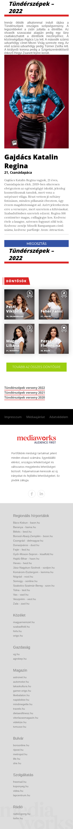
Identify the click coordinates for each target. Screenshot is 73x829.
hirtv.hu (17, 631)
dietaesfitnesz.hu (23, 713)
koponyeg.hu (20, 786)
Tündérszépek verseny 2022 (24, 388)
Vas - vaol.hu (20, 594)
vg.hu (16, 654)
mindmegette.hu (22, 704)
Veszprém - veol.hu (24, 599)
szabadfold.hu (21, 626)
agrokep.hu (20, 658)
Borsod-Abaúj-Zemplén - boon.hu (33, 536)
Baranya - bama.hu (24, 527)
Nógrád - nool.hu (23, 576)
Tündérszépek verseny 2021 (24, 393)
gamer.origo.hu (22, 690)
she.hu (17, 763)
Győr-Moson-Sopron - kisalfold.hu (33, 554)
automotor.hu (21, 681)
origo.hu (18, 635)
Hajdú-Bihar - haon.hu (26, 558)
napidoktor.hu (21, 699)
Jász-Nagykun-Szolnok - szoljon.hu (34, 567)
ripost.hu (18, 749)
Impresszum (13, 417)
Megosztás (36, 243)
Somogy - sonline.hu (25, 581)
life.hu (16, 758)
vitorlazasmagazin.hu (25, 717)
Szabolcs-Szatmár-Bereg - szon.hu (33, 585)
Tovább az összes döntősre (36, 367)
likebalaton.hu (21, 695)
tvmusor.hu (19, 726)
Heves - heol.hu (22, 563)
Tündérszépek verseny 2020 (24, 397)
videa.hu (18, 790)
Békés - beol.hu (22, 531)
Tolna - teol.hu (21, 590)
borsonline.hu (21, 745)
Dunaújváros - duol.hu (26, 545)
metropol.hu (20, 754)
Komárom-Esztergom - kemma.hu (33, 572)
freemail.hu (19, 781)
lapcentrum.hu (21, 795)
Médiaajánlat (35, 417)
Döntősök (16, 281)
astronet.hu (20, 677)
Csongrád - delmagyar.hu (28, 540)
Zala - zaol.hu (21, 603)
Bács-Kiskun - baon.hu (26, 522)
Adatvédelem (58, 417)
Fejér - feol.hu (21, 549)
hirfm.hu (18, 818)
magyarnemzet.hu (24, 622)
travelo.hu (19, 708)
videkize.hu (19, 722)
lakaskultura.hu (22, 686)
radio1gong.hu (21, 813)
